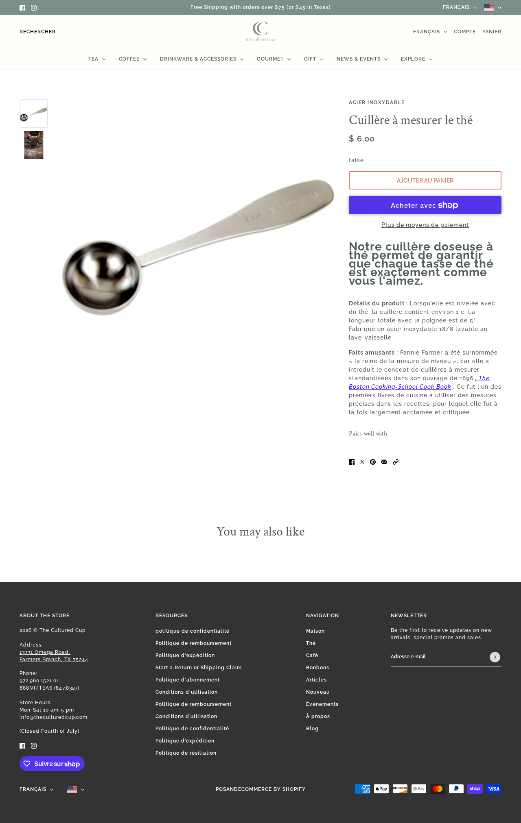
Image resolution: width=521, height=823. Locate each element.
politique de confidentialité (192, 631)
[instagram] (34, 7)
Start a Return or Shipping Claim (198, 668)
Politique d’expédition (185, 741)
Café (312, 655)
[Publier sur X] (362, 461)
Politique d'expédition (185, 655)
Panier (491, 32)
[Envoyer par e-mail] (384, 461)
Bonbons (317, 668)
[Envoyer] (495, 657)
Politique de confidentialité (192, 729)
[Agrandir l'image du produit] (198, 236)
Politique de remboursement (193, 643)
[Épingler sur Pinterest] (373, 461)
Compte (465, 32)
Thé (311, 643)
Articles (316, 680)
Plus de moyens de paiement (425, 225)
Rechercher (38, 32)
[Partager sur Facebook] (352, 461)
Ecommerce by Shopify (272, 789)
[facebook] (22, 7)
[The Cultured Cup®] (261, 32)
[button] (396, 461)
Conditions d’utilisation (186, 716)
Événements (322, 704)
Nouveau (318, 692)
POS (221, 789)
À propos (318, 716)
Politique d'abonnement (187, 680)
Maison (315, 631)
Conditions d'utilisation (186, 692)
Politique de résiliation (186, 753)
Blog (312, 729)
